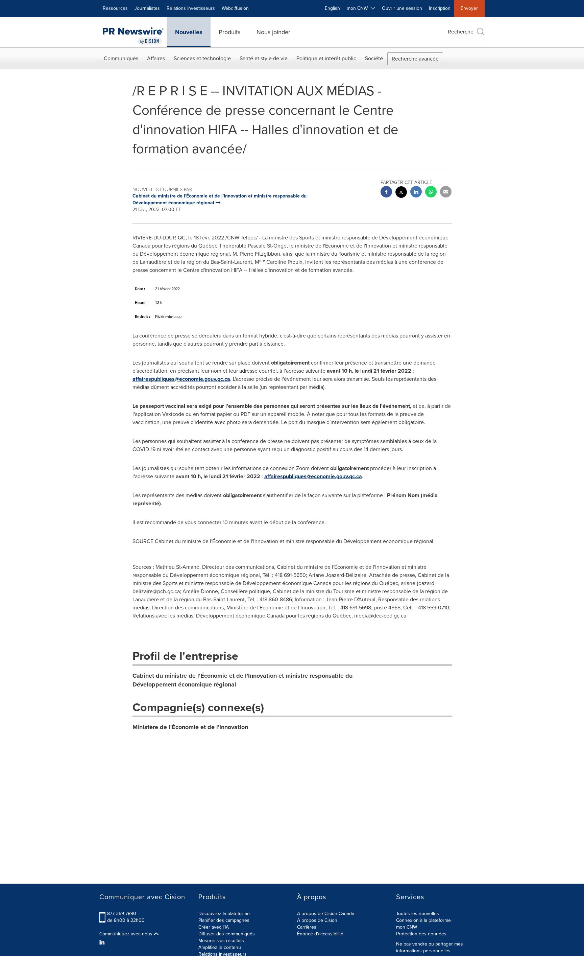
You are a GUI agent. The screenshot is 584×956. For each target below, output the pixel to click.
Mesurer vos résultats (221, 940)
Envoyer (469, 8)
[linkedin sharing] (416, 192)
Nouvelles (188, 32)
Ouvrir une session (402, 8)
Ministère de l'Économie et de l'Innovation (190, 727)
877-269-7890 (121, 913)
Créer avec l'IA (213, 927)
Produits (229, 32)
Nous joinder (273, 32)
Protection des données (421, 933)
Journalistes (147, 8)
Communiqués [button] (121, 58)
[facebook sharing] (386, 192)
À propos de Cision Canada (325, 913)
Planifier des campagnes (223, 920)
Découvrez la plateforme (224, 913)
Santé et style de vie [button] (264, 58)
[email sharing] (446, 192)
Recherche (460, 32)
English (332, 8)
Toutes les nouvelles (417, 913)
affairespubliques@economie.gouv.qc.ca (181, 379)
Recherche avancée (415, 59)
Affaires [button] (156, 58)
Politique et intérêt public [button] (326, 58)
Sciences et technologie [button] (202, 58)
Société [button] (374, 58)
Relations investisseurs (191, 8)
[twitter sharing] (401, 193)
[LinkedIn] (102, 942)
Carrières (306, 927)
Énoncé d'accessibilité (320, 933)
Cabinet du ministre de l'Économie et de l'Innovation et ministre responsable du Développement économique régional (242, 680)
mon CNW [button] (358, 8)
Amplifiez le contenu (219, 947)
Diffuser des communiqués (226, 933)
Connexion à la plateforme (423, 920)
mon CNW (406, 927)
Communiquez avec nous (126, 934)
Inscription (440, 8)
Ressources (115, 8)
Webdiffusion (235, 8)
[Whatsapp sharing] (431, 192)
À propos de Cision (317, 920)
